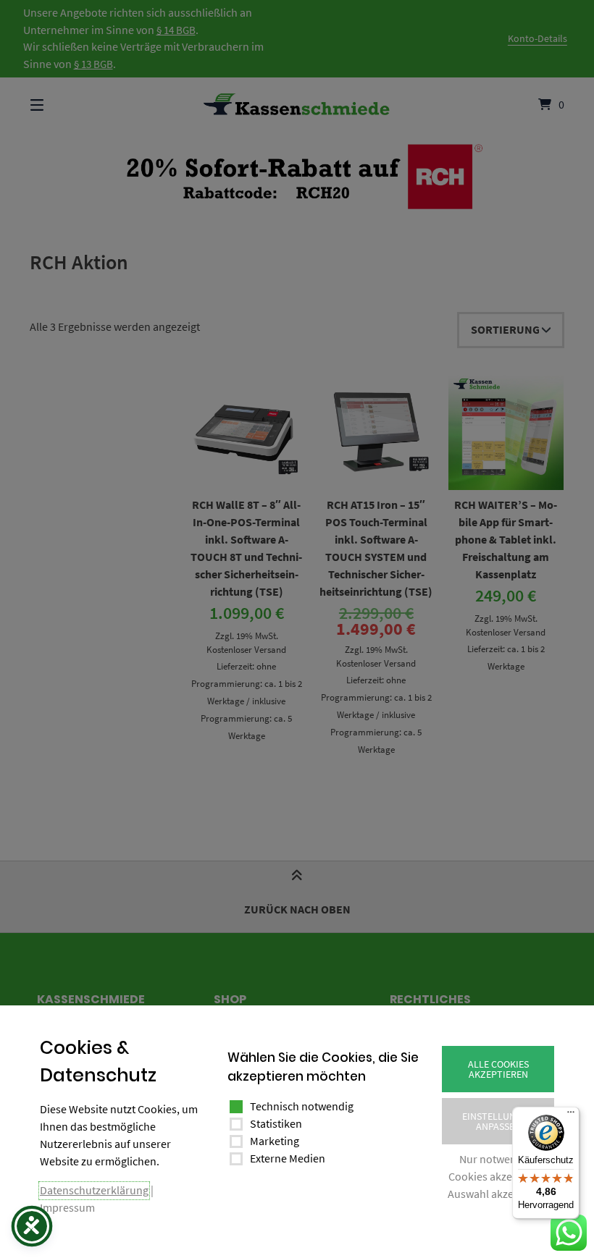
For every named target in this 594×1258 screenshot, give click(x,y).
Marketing (274, 1141)
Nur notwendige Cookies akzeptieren (498, 1167)
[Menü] (571, 1115)
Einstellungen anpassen (498, 1121)
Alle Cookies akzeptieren (498, 1069)
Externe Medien (287, 1158)
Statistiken (276, 1123)
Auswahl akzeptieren (498, 1193)
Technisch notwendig (302, 1106)
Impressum (67, 1207)
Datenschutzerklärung (94, 1190)
